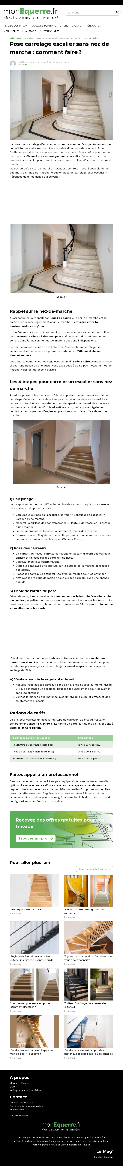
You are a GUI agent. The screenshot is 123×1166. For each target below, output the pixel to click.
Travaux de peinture (43, 25)
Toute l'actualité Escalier (93, 869)
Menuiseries (11, 31)
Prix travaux (16, 38)
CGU (12, 1086)
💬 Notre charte (49, 31)
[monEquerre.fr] (31, 13)
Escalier (29, 38)
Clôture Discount (19, 1115)
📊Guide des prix (14, 25)
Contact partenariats (22, 1102)
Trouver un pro (32, 838)
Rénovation (93, 25)
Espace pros (17, 1109)
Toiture (63, 25)
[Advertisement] (61, 202)
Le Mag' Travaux (103, 1157)
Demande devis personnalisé (26, 1106)
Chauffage (29, 31)
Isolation (77, 25)
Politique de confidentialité (25, 1090)
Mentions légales (19, 1083)
